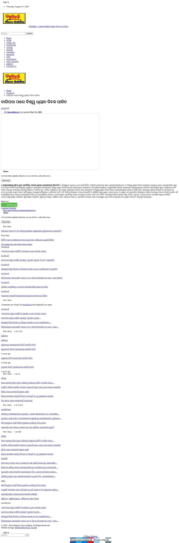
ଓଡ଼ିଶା (8, 40)
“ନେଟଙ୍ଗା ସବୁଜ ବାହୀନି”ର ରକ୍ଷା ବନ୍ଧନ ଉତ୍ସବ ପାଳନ (23, 313)
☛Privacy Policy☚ (101, 540)
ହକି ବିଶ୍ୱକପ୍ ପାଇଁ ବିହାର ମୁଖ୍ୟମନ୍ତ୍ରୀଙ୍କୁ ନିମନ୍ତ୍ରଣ (23, 423)
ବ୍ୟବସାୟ (10, 52)
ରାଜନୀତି (9, 50)
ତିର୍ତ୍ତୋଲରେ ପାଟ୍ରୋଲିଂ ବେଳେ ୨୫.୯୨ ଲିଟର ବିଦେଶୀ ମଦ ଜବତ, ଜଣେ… (30, 327)
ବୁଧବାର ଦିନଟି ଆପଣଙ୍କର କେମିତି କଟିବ (17, 367)
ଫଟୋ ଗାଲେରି (12, 62)
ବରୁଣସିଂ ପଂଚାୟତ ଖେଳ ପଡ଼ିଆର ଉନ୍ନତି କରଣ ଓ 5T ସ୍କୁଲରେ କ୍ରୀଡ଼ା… (30, 490)
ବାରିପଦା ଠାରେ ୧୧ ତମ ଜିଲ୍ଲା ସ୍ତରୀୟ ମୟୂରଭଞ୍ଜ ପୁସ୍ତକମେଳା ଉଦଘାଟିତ (31, 231)
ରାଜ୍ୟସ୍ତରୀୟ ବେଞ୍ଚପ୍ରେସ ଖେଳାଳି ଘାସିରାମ (19, 494)
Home (8, 38)
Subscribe (6, 181)
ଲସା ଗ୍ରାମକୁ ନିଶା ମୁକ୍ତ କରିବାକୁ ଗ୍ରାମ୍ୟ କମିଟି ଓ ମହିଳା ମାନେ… (28, 383)
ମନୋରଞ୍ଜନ (11, 59)
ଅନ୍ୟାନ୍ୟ (5, 108)
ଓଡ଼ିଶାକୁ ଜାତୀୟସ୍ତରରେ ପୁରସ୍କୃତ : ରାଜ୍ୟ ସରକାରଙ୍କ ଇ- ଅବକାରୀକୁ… (30, 414)
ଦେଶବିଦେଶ (11, 45)
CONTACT (11, 66)
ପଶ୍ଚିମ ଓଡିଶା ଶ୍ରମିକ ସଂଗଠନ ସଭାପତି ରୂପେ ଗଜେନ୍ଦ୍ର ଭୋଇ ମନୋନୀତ (31, 387)
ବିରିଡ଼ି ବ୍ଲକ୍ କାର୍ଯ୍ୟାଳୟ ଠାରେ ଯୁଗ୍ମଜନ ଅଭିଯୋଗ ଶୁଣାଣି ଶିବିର (27, 240)
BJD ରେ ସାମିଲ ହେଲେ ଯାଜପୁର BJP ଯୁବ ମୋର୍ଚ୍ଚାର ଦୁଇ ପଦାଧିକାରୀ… (29, 467)
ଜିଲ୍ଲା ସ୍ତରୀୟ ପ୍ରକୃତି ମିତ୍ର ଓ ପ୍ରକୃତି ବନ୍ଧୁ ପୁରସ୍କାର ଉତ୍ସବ (27, 396)
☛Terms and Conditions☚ (81, 540)
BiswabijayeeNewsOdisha (14, 210)
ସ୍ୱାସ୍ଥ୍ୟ (10, 54)
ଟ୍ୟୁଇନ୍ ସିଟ (11, 43)
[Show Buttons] (90, 536)
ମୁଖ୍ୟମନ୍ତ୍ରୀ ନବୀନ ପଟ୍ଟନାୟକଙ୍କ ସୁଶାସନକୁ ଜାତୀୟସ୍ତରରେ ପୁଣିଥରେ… (31, 418)
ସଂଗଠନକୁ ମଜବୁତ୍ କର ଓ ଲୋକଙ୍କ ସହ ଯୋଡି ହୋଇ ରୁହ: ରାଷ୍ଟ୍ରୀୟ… (29, 463)
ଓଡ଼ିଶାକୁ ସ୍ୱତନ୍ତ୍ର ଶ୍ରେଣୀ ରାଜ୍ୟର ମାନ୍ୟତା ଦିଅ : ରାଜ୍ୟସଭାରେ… (28, 476)
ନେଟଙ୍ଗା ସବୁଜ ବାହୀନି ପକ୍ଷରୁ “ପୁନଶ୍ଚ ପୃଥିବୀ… (21, 318)
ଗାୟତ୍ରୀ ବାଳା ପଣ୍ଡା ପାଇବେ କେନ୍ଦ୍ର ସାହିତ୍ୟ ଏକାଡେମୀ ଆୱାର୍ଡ (27, 427)
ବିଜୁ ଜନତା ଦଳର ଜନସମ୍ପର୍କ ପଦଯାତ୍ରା (16, 400)
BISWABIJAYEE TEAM (26, 528)
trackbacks (27, 305)
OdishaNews (30, 210)
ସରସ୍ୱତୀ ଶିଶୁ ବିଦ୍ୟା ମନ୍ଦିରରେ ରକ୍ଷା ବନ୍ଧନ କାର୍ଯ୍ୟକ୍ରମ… (26, 322)
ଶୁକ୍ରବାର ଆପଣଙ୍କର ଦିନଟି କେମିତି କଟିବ (18, 345)
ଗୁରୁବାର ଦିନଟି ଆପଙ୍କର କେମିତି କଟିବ (17, 358)
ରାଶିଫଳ (9, 64)
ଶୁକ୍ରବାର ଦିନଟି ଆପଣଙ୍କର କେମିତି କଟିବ (18, 349)
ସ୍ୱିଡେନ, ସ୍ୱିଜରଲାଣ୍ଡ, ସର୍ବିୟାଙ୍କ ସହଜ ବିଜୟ (20, 499)
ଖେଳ (8, 57)
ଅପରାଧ (9, 47)
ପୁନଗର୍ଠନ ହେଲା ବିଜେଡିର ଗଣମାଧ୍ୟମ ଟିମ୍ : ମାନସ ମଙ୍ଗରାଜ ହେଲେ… (29, 472)
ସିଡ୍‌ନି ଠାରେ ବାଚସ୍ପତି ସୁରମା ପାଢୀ (15, 392)
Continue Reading (8, 208)
